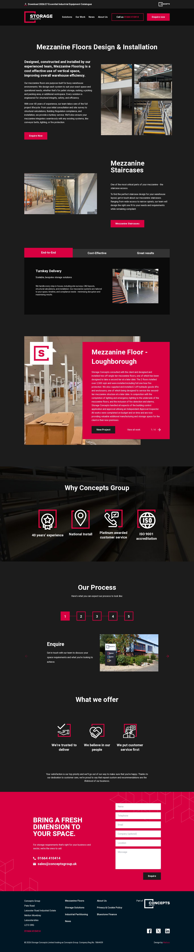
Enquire (152, 876)
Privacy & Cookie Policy (109, 907)
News (92, 17)
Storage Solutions (74, 907)
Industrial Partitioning (76, 914)
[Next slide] (167, 656)
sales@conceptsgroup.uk (57, 864)
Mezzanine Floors (74, 901)
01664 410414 (127, 17)
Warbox (166, 942)
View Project (103, 429)
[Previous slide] (26, 656)
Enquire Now (35, 136)
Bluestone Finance (107, 914)
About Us (103, 17)
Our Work (80, 17)
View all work (133, 429)
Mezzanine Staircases (127, 223)
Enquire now (158, 17)
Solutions (67, 17)
